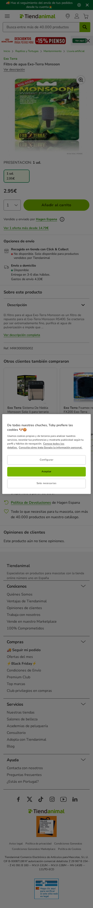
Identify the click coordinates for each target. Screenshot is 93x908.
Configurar (46, 460)
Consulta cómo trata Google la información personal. (50, 447)
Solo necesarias (47, 483)
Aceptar (46, 471)
